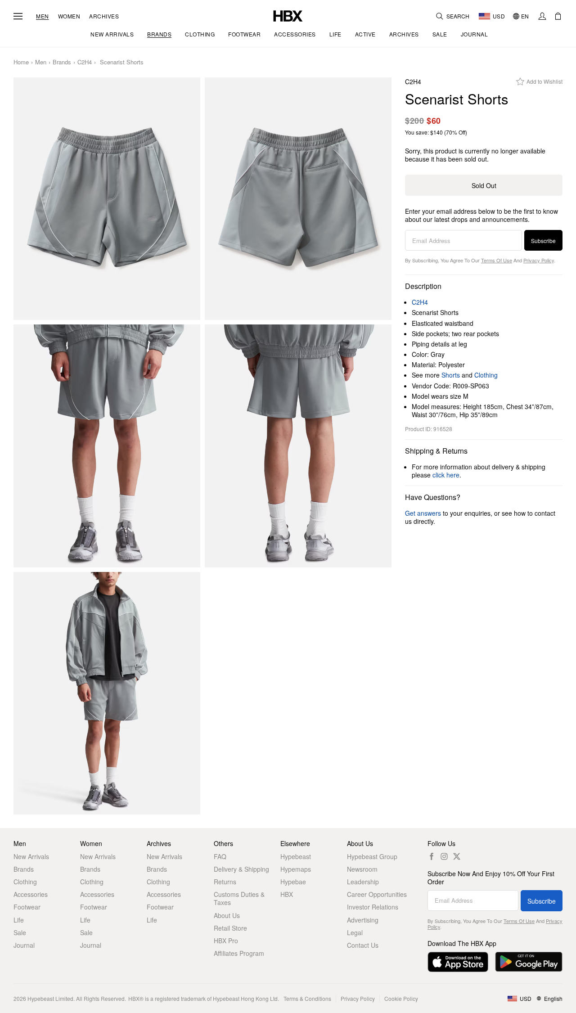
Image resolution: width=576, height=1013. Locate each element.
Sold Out (484, 185)
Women (69, 16)
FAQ (220, 856)
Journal (24, 945)
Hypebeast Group (372, 856)
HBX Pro (226, 940)
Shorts (450, 374)
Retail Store (230, 928)
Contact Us (362, 945)
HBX (286, 894)
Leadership (363, 882)
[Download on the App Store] (458, 962)
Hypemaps (295, 869)
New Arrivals (31, 856)
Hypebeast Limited (50, 998)
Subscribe (543, 240)
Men (42, 16)
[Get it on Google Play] (528, 962)
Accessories (31, 894)
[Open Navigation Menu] (18, 16)
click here (445, 474)
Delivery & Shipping (241, 869)
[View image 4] (298, 445)
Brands (62, 62)
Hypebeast (295, 856)
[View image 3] (107, 445)
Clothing (486, 374)
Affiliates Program (239, 953)
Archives (104, 16)
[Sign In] (542, 16)
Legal (355, 932)
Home (21, 62)
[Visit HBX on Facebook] (432, 856)
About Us (227, 915)
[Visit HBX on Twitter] (457, 856)
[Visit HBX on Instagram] (444, 856)
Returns (225, 882)
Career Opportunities (377, 894)
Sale (20, 932)
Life (19, 920)
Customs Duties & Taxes (239, 898)
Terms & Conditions (307, 998)
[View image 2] (298, 198)
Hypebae (293, 882)
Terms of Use (496, 260)
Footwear (27, 907)
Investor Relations (372, 907)
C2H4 (84, 62)
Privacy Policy (538, 260)
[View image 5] (107, 693)
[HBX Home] (288, 15)
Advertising (362, 920)
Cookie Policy (401, 998)
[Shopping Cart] (558, 16)
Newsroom (362, 869)
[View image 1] (107, 198)
